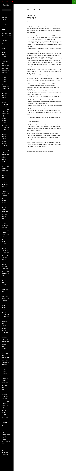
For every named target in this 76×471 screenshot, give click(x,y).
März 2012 (4, 351)
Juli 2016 (4, 259)
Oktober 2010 (5, 382)
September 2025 (5, 70)
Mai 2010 (4, 391)
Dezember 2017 (5, 229)
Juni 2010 (4, 389)
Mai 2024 (4, 99)
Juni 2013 (4, 325)
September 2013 (5, 319)
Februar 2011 (5, 375)
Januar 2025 (4, 84)
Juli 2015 (4, 280)
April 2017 (4, 243)
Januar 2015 (4, 291)
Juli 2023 (4, 116)
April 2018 (4, 221)
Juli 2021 (4, 157)
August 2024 (4, 93)
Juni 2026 (4, 54)
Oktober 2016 (5, 253)
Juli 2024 (4, 95)
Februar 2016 (5, 268)
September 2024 (5, 91)
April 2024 (4, 100)
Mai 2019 (4, 200)
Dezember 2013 (5, 314)
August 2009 (4, 407)
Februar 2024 (5, 104)
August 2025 (4, 72)
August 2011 (4, 364)
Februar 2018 (5, 225)
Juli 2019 (4, 197)
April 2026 (4, 58)
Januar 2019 (4, 207)
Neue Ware (4, 17)
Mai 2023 (4, 118)
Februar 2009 (5, 417)
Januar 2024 (4, 106)
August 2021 (4, 156)
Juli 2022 (4, 136)
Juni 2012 (4, 346)
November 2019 (5, 189)
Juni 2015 (4, 282)
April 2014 (4, 307)
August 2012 (4, 343)
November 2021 (5, 150)
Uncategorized (31, 15)
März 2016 (4, 266)
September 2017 (5, 234)
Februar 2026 (5, 61)
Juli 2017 (4, 237)
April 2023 (4, 120)
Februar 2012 (5, 353)
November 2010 (5, 380)
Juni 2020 (4, 177)
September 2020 (5, 172)
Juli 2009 (4, 408)
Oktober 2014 (5, 296)
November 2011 (5, 359)
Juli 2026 (4, 52)
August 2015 (4, 278)
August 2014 (4, 300)
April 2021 (4, 163)
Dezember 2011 (5, 357)
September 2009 (5, 405)
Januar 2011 (4, 376)
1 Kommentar (47, 21)
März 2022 (4, 143)
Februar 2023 (5, 124)
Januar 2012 (4, 355)
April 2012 (4, 350)
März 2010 (4, 394)
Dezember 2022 (5, 127)
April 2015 (4, 286)
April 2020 (4, 180)
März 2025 (4, 81)
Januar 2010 (4, 398)
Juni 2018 (4, 218)
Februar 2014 (5, 310)
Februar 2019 (5, 205)
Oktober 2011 (5, 360)
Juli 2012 (4, 344)
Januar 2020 (4, 186)
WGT (3, 443)
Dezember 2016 (5, 250)
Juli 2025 (4, 74)
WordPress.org (5, 456)
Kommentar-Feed (6, 454)
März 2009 (4, 416)
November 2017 (5, 230)
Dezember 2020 (5, 166)
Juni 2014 (4, 303)
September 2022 (5, 132)
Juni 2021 (4, 159)
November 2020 (5, 168)
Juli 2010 (4, 387)
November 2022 (5, 129)
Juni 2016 (4, 261)
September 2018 (5, 213)
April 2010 (4, 392)
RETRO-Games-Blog (8, 2)
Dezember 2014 (5, 293)
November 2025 (5, 67)
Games (3, 428)
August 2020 (4, 173)
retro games (36, 151)
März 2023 (4, 122)
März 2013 (4, 330)
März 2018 (4, 223)
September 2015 (5, 277)
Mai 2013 (4, 327)
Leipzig (3, 432)
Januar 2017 (4, 248)
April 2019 (4, 202)
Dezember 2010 (5, 378)
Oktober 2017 (5, 232)
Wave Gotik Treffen (6, 441)
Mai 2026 (4, 56)
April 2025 (4, 79)
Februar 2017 (5, 246)
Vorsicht (4, 439)
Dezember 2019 (5, 188)
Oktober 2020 (5, 170)
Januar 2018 (4, 227)
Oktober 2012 (5, 339)
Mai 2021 (4, 161)
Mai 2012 (4, 348)
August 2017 (4, 236)
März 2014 (4, 309)
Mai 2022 (4, 140)
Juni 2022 (4, 138)
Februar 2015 (5, 289)
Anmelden (4, 450)
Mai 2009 (4, 412)
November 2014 (5, 294)
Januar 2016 (4, 270)
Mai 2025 (4, 77)
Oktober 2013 (5, 318)
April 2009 (4, 414)
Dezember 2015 (5, 271)
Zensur (32, 18)
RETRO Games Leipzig (6, 434)
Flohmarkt (4, 427)
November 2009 (5, 401)
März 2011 (4, 373)
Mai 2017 (4, 241)
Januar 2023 (4, 125)
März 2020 (4, 182)
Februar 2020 (5, 184)
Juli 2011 (4, 366)
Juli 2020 (4, 175)
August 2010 (4, 385)
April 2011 (4, 371)
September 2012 (5, 341)
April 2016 (4, 264)
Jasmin (39, 21)
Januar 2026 (4, 63)
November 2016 (5, 252)
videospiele (44, 151)
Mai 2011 (4, 369)
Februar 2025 (5, 83)
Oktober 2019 (5, 191)
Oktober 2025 (5, 68)
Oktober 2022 (5, 131)
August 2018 (4, 214)
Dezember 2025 (5, 65)
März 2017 (4, 245)
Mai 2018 (4, 220)
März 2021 (4, 164)
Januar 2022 (4, 147)
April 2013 (4, 328)
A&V (3, 425)
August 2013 (4, 321)
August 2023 (4, 115)
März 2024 (4, 102)
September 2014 (5, 298)
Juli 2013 (4, 323)
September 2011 (5, 362)
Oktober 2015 (5, 275)
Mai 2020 (4, 179)
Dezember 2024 (5, 86)
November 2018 (5, 209)
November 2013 (5, 316)
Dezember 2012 (5, 335)
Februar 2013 (5, 332)
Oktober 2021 (5, 152)
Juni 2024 (4, 97)
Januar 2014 (4, 312)
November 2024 (5, 88)
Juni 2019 (4, 198)
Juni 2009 (4, 410)
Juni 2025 (4, 75)
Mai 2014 (4, 305)
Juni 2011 (4, 367)
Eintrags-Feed (5, 452)
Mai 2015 (4, 284)
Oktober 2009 (5, 403)
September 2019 (5, 193)
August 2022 (4, 134)
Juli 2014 (4, 302)
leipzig (30, 151)
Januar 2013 (4, 334)
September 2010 (5, 383)
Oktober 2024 (5, 90)
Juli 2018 (4, 216)
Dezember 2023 (5, 107)
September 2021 (5, 154)
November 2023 (5, 109)
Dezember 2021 (5, 148)
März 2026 (4, 59)
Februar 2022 (5, 145)
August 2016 (4, 257)
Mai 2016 (4, 262)
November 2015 (5, 273)
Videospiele (4, 437)
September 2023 (5, 113)
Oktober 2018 (5, 211)
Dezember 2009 (5, 400)
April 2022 (4, 141)
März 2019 (4, 204)
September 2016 (5, 255)
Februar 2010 (5, 396)
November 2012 (5, 337)
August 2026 (4, 50)
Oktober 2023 (5, 111)
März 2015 (4, 287)
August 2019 (4, 195)
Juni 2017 (4, 239)
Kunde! (3, 430)
